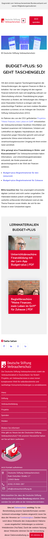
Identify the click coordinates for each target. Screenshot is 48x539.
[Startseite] (10, 20)
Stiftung (4, 398)
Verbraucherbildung (9, 404)
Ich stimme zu (36, 535)
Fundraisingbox (26, 517)
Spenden (5, 415)
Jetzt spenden (36, 21)
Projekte (5, 409)
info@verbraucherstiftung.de (20, 489)
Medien (4, 421)
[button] (4, 346)
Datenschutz (20, 507)
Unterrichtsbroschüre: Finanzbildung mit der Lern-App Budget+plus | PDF (24, 259)
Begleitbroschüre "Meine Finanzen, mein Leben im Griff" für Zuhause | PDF (23, 304)
